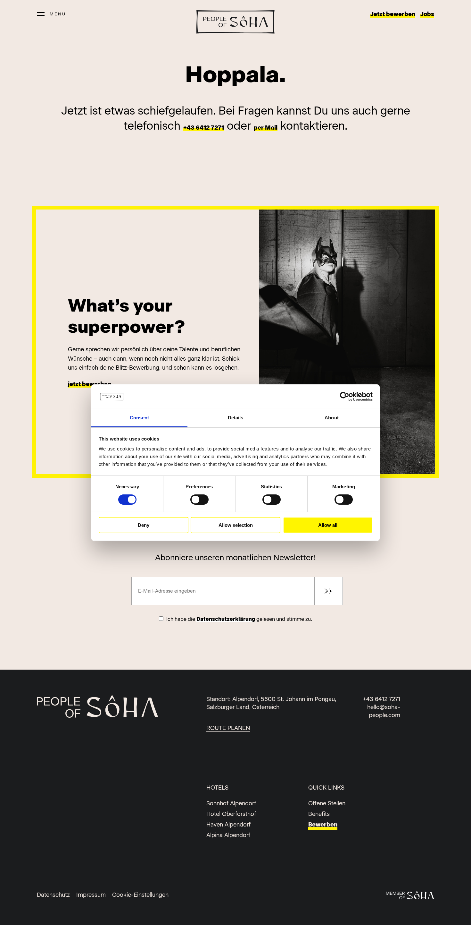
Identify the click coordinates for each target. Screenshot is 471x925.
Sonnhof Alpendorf (231, 803)
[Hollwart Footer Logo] (100, 707)
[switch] (199, 499)
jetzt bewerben (89, 384)
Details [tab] (236, 417)
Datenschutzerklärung (225, 619)
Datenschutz (53, 894)
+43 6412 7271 (203, 127)
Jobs (427, 14)
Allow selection (236, 525)
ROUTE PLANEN (228, 728)
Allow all (327, 525)
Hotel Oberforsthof (231, 814)
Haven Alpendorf (228, 824)
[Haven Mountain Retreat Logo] (235, 22)
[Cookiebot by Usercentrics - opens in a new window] (345, 396)
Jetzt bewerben (392, 14)
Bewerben (322, 824)
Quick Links (326, 787)
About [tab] (332, 417)
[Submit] (329, 591)
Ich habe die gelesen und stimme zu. (238, 619)
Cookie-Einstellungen (140, 894)
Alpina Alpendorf (228, 835)
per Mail (265, 127)
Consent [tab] (139, 417)
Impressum (91, 894)
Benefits (319, 814)
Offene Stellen (326, 803)
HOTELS (217, 787)
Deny (143, 525)
